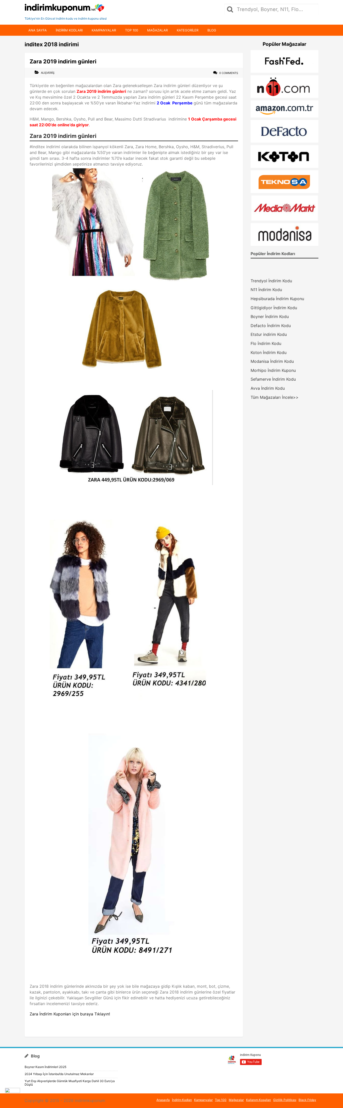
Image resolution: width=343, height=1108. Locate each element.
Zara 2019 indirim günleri (63, 61)
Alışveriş (47, 72)
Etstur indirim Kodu (269, 334)
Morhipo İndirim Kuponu (273, 370)
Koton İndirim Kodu (269, 352)
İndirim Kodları (182, 1100)
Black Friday (307, 1100)
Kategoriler (187, 30)
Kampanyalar (104, 30)
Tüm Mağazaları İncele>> (275, 397)
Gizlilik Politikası (284, 1100)
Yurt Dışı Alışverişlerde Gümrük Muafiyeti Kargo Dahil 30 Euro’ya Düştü (70, 1082)
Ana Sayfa (37, 30)
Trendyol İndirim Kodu (271, 280)
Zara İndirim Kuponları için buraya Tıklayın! (70, 1013)
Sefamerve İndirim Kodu (273, 379)
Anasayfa (163, 1100)
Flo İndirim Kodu (266, 343)
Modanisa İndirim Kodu (272, 361)
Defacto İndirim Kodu (271, 325)
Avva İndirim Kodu (268, 388)
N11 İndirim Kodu (266, 289)
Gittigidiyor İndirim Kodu (274, 307)
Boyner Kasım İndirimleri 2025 (45, 1067)
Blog (211, 30)
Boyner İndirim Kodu (270, 316)
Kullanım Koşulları (258, 1100)
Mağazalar (157, 30)
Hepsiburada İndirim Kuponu (277, 298)
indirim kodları (69, 30)
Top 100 (131, 30)
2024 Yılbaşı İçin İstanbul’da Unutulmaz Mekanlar (59, 1074)
